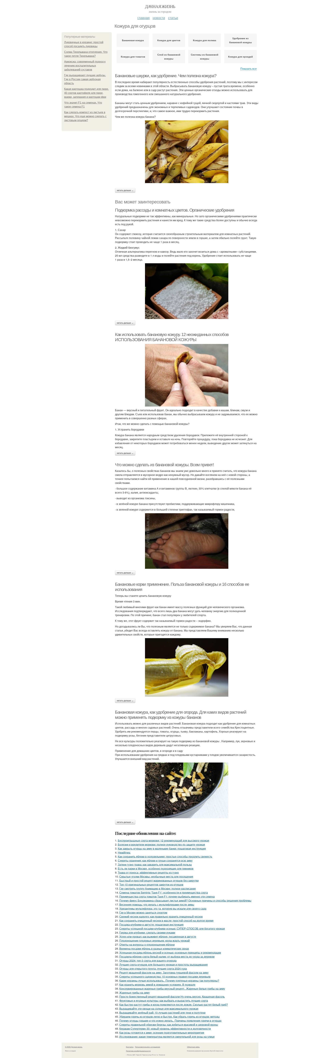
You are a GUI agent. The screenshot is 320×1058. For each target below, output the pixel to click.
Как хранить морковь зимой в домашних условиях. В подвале (157, 984)
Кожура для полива (204, 40)
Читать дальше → (125, 190)
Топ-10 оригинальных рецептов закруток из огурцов (151, 884)
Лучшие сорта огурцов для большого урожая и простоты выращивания (163, 964)
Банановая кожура (133, 40)
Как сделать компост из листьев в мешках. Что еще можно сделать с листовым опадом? (85, 116)
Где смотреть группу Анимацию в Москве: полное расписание (157, 888)
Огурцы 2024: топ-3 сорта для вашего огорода (147, 960)
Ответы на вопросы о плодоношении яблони (147, 944)
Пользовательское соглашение (147, 1047)
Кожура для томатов (133, 56)
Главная (143, 17)
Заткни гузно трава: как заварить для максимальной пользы (155, 864)
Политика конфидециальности (138, 1051)
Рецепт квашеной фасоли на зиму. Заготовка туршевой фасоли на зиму (163, 972)
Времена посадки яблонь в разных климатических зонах (154, 948)
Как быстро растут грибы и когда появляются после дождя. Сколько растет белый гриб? (173, 1004)
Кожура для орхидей (240, 56)
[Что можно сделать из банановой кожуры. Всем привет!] (186, 541)
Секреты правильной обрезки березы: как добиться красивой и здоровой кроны (168, 1024)
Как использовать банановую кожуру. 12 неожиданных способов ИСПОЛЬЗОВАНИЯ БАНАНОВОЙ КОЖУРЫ (172, 337)
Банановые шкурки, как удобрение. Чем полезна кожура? (165, 75)
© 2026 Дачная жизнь (73, 1047)
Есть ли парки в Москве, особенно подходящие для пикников (156, 868)
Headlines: (124, 852)
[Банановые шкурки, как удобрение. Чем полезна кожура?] (186, 151)
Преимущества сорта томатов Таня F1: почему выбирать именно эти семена (167, 896)
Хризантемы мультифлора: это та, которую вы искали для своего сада (162, 908)
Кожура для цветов (168, 40)
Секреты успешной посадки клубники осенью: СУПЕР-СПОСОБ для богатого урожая (172, 928)
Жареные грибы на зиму (134, 992)
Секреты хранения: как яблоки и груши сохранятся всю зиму (155, 860)
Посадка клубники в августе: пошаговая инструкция (151, 924)
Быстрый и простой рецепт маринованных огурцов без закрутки (159, 880)
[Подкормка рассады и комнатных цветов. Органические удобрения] (186, 291)
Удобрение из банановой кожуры (240, 40)
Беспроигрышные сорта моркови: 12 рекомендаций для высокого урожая (163, 840)
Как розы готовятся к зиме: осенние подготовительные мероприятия (161, 1032)
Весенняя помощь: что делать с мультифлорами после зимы (156, 904)
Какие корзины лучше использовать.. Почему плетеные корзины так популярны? (169, 980)
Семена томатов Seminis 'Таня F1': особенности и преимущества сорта (163, 892)
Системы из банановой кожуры (204, 56)
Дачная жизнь (160, 6)
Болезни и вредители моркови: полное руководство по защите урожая (161, 844)
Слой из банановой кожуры (168, 56)
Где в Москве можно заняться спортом (143, 912)
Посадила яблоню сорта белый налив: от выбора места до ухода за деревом (166, 956)
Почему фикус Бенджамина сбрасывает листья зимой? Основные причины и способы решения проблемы (185, 900)
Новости (159, 17)
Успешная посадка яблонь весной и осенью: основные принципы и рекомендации (170, 952)
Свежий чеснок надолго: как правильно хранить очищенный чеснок (161, 916)
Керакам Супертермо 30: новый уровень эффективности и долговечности (165, 1028)
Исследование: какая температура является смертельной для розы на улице (167, 1036)
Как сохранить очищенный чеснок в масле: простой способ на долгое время (166, 920)
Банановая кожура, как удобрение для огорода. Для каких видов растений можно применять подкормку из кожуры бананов (180, 715)
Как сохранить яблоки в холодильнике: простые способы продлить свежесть (165, 856)
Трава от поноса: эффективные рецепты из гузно (148, 872)
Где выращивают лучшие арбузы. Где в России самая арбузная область (85, 79)
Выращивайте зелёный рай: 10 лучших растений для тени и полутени (162, 1012)
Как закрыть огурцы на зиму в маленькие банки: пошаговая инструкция (162, 848)
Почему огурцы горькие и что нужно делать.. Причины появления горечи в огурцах (170, 1020)
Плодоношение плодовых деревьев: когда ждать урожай (154, 940)
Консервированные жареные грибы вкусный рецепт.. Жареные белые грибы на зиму (172, 988)
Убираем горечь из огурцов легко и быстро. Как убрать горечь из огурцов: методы (169, 1016)
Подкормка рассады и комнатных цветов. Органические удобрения (174, 210)
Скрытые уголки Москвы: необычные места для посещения (156, 876)
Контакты (130, 1047)
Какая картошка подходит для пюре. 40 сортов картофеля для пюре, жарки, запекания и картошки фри (86, 93)
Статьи (173, 17)
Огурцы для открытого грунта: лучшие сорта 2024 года (153, 968)
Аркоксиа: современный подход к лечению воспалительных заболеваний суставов (85, 65)
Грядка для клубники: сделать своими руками (147, 932)
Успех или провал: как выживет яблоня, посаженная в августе (157, 936)
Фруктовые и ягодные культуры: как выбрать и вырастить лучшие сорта (163, 1000)
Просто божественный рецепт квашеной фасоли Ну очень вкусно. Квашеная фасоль (172, 996)
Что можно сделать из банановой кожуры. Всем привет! (164, 464)
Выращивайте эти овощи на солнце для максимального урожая (158, 1008)
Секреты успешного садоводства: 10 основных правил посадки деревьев (164, 976)
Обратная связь (193, 1047)
